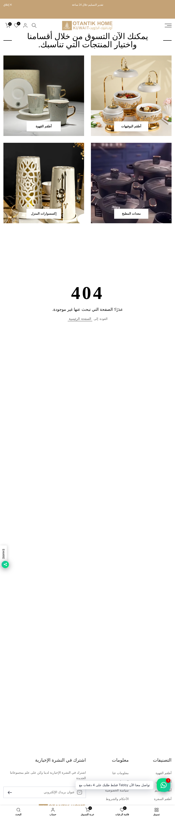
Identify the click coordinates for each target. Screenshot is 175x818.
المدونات (123, 781)
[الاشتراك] (11, 792)
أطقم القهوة (164, 773)
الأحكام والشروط (117, 799)
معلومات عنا (120, 773)
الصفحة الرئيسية (80, 319)
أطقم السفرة (163, 799)
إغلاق (166, 4)
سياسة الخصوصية (117, 790)
